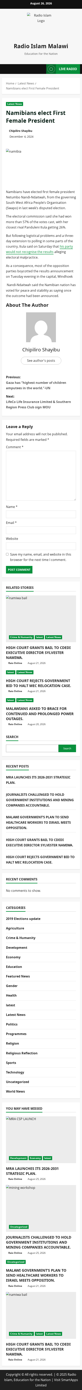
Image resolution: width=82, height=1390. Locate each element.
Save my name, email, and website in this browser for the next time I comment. (40, 557)
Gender (12, 986)
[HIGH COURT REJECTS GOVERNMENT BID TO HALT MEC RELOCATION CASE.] (41, 672)
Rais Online (15, 663)
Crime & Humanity (21, 637)
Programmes (16, 1034)
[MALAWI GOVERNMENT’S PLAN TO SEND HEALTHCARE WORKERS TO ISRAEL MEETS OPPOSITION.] (41, 1262)
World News (15, 1091)
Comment (14, 447)
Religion (12, 1043)
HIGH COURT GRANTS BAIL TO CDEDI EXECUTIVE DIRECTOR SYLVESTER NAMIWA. (38, 652)
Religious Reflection (22, 1053)
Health (11, 995)
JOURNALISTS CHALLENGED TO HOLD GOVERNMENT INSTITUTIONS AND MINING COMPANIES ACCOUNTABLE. (40, 800)
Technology (15, 1072)
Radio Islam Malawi (41, 46)
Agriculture (15, 928)
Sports (11, 1063)
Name (12, 507)
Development (16, 947)
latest (39, 637)
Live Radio (68, 69)
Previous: (36, 382)
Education (14, 967)
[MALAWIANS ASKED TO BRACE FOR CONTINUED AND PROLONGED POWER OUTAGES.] (41, 700)
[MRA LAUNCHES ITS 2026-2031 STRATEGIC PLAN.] (41, 1139)
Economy (13, 957)
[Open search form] (41, 69)
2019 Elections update (23, 919)
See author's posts (41, 360)
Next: (38, 401)
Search (12, 737)
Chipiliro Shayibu (20, 131)
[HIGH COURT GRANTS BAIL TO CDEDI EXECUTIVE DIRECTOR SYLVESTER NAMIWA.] (41, 618)
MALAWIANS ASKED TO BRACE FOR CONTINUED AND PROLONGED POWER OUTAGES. (40, 713)
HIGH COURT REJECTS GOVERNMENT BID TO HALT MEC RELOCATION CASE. (38, 683)
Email (11, 523)
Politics (12, 1024)
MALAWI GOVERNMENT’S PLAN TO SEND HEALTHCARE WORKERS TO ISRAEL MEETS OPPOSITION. (38, 822)
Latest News (14, 104)
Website (12, 538)
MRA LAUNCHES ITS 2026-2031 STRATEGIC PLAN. (32, 1171)
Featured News (18, 976)
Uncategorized (17, 1082)
